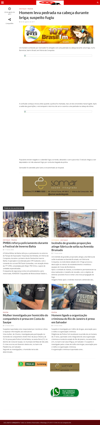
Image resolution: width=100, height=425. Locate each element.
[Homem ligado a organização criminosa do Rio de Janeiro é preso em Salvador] (74, 297)
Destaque (22, 9)
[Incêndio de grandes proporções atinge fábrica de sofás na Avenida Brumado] (74, 224)
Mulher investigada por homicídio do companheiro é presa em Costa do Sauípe (25, 319)
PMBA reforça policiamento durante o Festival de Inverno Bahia (25, 244)
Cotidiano (55, 240)
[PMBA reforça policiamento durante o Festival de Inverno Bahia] (26, 224)
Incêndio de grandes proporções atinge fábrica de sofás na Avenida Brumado (72, 246)
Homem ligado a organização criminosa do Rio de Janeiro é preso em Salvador (73, 319)
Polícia (30, 9)
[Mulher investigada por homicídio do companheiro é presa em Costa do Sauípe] (26, 297)
